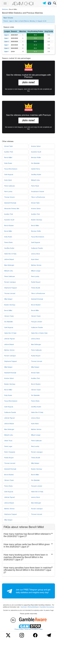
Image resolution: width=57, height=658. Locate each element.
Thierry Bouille (35, 288)
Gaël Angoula (8, 174)
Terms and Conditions (31, 629)
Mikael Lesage (35, 271)
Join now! (28, 82)
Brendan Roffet (36, 157)
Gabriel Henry (35, 169)
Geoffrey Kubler (36, 174)
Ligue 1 (6, 38)
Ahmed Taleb (8, 146)
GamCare (24, 607)
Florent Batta (8, 242)
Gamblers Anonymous (47, 607)
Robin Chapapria (9, 452)
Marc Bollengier (9, 265)
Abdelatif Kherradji (10, 203)
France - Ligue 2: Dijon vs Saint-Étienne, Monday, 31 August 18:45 (24, 21)
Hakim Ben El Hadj (10, 254)
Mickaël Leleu (35, 180)
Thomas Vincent (9, 197)
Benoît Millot (8, 157)
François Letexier (36, 322)
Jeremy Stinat (35, 254)
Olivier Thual (8, 441)
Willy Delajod (8, 299)
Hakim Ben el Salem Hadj (39, 333)
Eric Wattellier (35, 163)
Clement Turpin (36, 316)
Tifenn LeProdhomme (38, 197)
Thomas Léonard (9, 293)
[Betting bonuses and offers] (49, 2)
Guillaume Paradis (37, 248)
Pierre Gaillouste (9, 186)
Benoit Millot (8, 231)
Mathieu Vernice (36, 265)
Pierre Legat (8, 446)
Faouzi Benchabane (10, 169)
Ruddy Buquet (35, 282)
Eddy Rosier (8, 163)
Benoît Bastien (9, 225)
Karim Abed (8, 180)
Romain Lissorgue (10, 282)
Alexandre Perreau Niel (11, 208)
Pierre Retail (35, 186)
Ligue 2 (6, 35)
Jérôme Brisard (9, 259)
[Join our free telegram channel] (44, 2)
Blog (41, 629)
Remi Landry (8, 191)
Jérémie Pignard (9, 339)
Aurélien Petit (8, 152)
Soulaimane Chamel (37, 191)
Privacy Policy (19, 629)
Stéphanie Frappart (10, 288)
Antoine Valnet (36, 146)
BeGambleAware (33, 607)
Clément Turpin (9, 316)
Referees (5, 9)
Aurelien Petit (8, 214)
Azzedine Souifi (36, 152)
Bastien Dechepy (36, 220)
